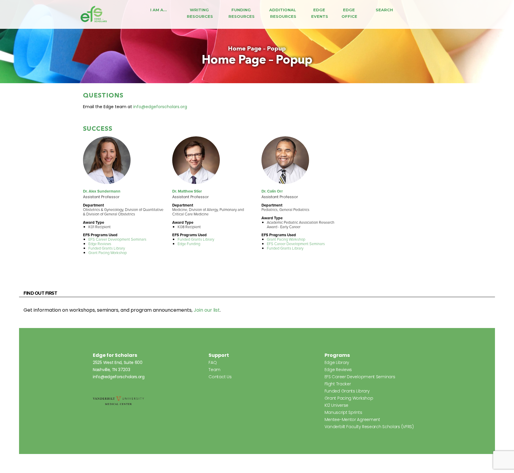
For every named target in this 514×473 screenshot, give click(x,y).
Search (384, 9)
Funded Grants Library (106, 248)
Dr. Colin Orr (272, 191)
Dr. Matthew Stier (187, 191)
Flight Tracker (338, 384)
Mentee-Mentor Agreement (352, 419)
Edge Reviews (99, 244)
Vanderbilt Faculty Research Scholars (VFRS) (369, 427)
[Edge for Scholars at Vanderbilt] (94, 14)
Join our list (207, 310)
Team (214, 370)
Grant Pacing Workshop (107, 253)
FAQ (213, 362)
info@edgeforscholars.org (160, 107)
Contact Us (220, 377)
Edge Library (337, 362)
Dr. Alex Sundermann (101, 191)
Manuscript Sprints (343, 412)
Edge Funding (189, 244)
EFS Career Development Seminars (117, 239)
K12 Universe (336, 405)
